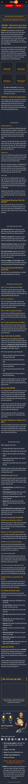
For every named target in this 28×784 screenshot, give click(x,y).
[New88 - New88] (14, 2)
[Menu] (2, 2)
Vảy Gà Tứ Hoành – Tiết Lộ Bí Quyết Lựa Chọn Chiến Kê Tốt (14, 699)
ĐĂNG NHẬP (9, 5)
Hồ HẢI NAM (10, 757)
